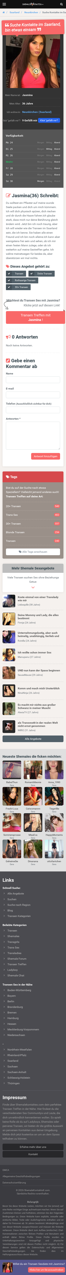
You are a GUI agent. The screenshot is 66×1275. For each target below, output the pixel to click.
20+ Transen (32, 506)
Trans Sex (32, 514)
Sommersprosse (11, 835)
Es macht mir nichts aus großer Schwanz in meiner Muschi (37, 706)
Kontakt (33, 1154)
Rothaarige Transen (25, 280)
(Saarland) (45, 112)
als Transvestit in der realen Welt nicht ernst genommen (38, 724)
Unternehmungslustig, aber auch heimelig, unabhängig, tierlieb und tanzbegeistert (38, 636)
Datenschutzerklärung (14, 1182)
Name (9, 373)
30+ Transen (21, 287)
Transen (18, 273)
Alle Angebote (33, 738)
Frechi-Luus (12, 808)
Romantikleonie (33, 782)
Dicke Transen (44, 273)
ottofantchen (54, 861)
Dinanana (33, 861)
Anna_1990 (54, 782)
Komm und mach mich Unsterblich (39, 688)
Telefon (28, 403)
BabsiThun (12, 782)
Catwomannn (33, 808)
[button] (33, 61)
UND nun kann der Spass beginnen (39, 670)
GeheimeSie (12, 861)
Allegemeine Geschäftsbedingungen (21, 1176)
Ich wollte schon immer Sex (34, 652)
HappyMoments (54, 835)
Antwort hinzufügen (45, 456)
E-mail (10, 388)
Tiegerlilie (54, 808)
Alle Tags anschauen (34, 551)
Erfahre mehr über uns (33, 1147)
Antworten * (13, 418)
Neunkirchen (31, 12)
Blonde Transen (32, 532)
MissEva (33, 835)
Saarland (14, 12)
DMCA (6, 1170)
